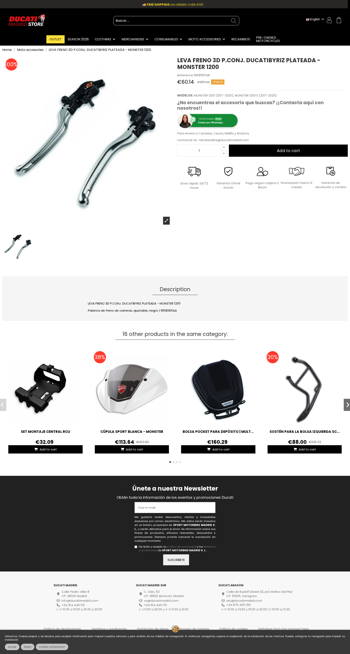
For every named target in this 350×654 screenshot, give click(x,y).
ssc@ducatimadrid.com (244, 600)
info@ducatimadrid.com (80, 600)
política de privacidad (181, 547)
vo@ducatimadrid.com (161, 600)
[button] (170, 462)
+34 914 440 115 (73, 605)
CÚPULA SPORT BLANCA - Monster (131, 431)
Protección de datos (153, 629)
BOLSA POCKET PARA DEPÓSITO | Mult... (218, 431)
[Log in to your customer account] (329, 20)
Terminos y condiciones (109, 629)
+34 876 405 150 (238, 605)
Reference (185, 75)
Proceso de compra (194, 629)
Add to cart (288, 150)
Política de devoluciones (62, 629)
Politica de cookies (234, 629)
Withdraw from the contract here (283, 629)
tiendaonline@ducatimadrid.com (224, 140)
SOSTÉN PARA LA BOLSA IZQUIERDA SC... (305, 431)
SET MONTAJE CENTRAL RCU (45, 431)
